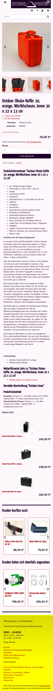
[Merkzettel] (32, 10)
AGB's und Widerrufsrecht (14, 655)
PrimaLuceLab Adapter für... (37, 594)
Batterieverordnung (11, 658)
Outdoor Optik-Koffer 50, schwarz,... (12, 491)
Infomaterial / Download (13, 675)
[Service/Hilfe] (37, 10)
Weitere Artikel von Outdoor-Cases (23, 380)
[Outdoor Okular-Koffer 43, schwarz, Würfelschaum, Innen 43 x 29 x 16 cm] (26, 426)
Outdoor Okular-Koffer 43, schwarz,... (12, 436)
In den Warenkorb (26, 156)
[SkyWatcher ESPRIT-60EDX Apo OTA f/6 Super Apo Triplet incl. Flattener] (14, 580)
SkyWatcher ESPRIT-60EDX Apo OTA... (14, 594)
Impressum (8, 680)
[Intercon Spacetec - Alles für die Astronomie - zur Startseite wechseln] (31, 4)
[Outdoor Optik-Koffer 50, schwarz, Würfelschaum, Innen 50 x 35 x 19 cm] (26, 481)
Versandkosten (44, 686)
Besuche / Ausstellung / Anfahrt (16, 672)
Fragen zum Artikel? (12, 116)
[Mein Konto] (42, 10)
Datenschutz (9, 678)
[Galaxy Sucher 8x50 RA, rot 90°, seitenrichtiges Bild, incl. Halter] (14, 528)
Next (48, 47)
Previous (5, 47)
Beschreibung (8, 163)
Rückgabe (8, 652)
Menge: (5, 146)
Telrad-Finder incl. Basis (37, 541)
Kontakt (7, 647)
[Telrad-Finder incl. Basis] (39, 528)
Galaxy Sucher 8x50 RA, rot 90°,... (13, 542)
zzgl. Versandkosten (33, 142)
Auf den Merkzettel (12, 119)
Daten (19, 163)
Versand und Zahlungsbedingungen (18, 650)
